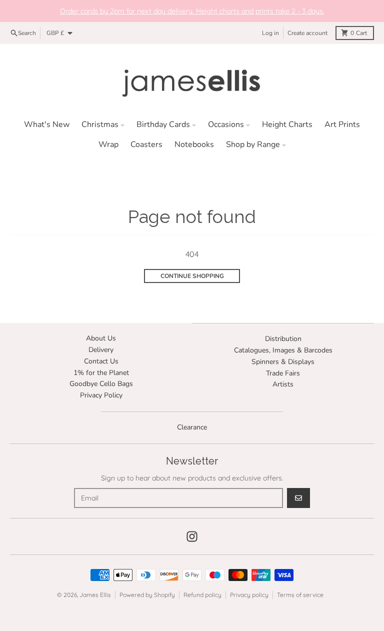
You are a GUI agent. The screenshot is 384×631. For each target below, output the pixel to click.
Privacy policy (249, 594)
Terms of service (300, 594)
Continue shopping (192, 276)
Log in (270, 33)
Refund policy (203, 594)
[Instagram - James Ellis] (192, 536)
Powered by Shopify (147, 594)
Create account (308, 33)
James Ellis (95, 594)
